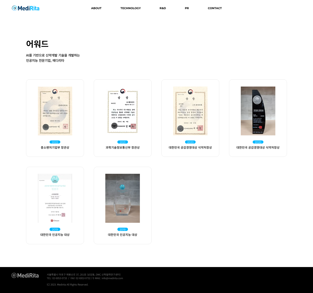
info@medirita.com (112, 278)
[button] (96, 8)
